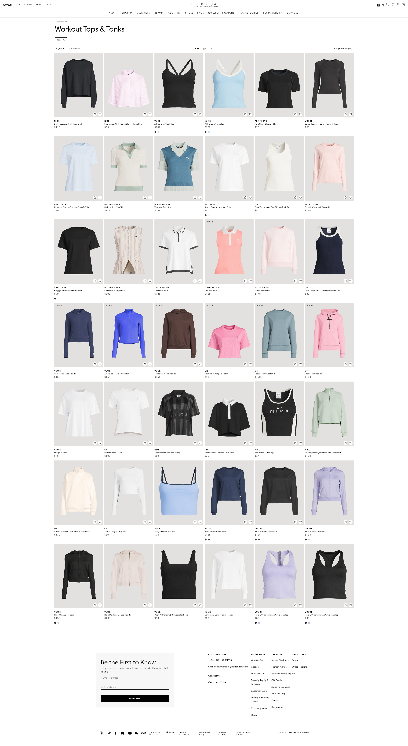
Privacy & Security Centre (260, 699)
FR (383, 5)
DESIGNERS (143, 13)
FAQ (294, 673)
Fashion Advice (279, 667)
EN (378, 5)
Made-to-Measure (280, 687)
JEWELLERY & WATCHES (222, 13)
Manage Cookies (222, 733)
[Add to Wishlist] (100, 114)
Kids (49, 5)
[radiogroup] (204, 48)
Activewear (62, 21)
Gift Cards (276, 680)
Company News (259, 708)
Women (7, 5)
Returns (295, 660)
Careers (255, 667)
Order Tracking (299, 667)
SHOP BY (127, 13)
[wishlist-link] (392, 4)
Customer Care (259, 691)
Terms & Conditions (184, 733)
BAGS (200, 13)
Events (274, 700)
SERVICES (292, 13)
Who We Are (257, 660)
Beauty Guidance (280, 660)
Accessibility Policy (204, 733)
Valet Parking (278, 693)
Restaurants (277, 707)
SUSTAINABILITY (272, 13)
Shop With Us (257, 673)
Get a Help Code (217, 682)
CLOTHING (174, 13)
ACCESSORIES (250, 13)
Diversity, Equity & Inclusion (259, 682)
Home (39, 5)
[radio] (197, 48)
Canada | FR (157, 733)
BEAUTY (159, 13)
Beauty (28, 5)
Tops (59, 40)
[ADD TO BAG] (95, 114)
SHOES (189, 13)
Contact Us (214, 675)
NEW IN (113, 13)
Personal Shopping (281, 673)
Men (18, 5)
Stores (254, 715)
